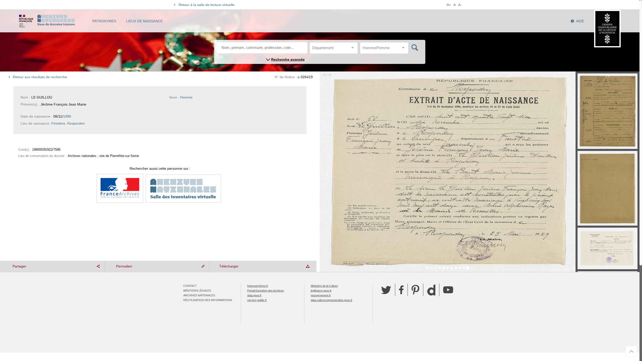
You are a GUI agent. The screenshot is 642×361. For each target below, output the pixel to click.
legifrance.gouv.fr (321, 290)
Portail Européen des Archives (265, 290)
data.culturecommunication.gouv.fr (331, 300)
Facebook (401, 290)
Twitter (386, 290)
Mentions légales (197, 290)
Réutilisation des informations (207, 300)
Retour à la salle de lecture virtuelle (206, 5)
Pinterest (415, 290)
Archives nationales (199, 295)
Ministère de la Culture (324, 285)
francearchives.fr (257, 285)
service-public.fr (257, 300)
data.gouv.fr (254, 295)
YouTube (448, 290)
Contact (190, 285)
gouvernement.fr (321, 295)
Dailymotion (431, 290)
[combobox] (334, 49)
